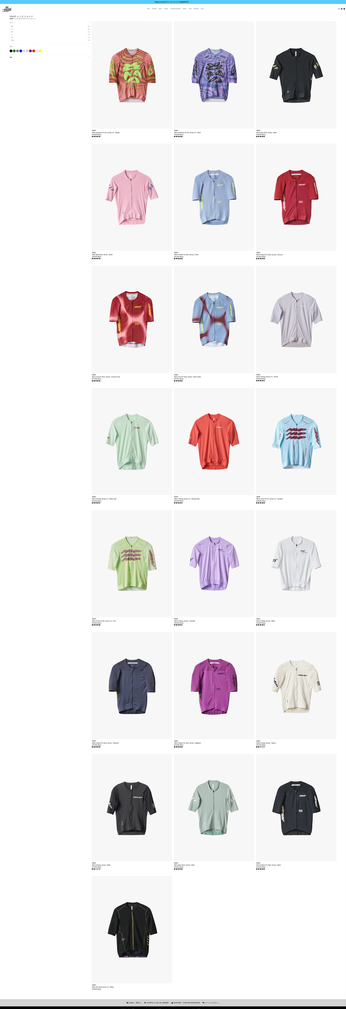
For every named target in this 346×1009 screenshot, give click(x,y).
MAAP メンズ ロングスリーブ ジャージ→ (23, 19)
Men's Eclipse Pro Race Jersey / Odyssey (105, 743)
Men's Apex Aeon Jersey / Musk (102, 254)
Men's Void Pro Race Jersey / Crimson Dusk (106, 377)
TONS (190, 8)
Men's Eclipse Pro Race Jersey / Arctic (186, 254)
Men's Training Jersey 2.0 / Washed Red (186, 499)
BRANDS (196, 8)
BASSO (166, 8)
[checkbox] (51, 26)
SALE (202, 8)
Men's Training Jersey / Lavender (184, 621)
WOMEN (154, 8)
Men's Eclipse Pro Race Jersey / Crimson (269, 255)
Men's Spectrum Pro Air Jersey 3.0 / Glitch (187, 132)
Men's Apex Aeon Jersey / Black (266, 132)
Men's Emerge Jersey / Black (101, 865)
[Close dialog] (342, 960)
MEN (148, 8)
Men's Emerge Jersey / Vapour (266, 743)
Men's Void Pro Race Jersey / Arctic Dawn (187, 377)
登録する (326, 992)
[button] (96, 136)
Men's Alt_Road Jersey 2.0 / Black (103, 987)
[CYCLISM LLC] (7, 8)
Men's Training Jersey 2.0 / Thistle (267, 377)
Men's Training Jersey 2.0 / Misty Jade (104, 499)
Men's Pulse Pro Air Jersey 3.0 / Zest (104, 621)
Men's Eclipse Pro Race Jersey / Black (268, 865)
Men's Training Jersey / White (265, 621)
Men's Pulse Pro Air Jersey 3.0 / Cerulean (269, 499)
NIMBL (184, 8)
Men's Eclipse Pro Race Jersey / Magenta (187, 743)
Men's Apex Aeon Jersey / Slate (184, 865)
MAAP (160, 8)
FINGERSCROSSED (175, 8)
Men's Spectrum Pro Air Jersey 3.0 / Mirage (106, 132)
